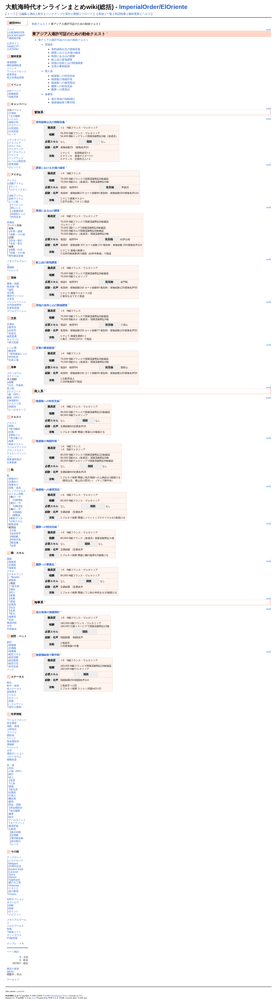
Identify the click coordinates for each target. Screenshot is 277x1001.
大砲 (13, 530)
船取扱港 (13, 524)
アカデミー (15, 125)
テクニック (15, 391)
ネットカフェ (14, 935)
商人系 (49, 71)
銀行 (11, 774)
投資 (12, 780)
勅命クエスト (16, 444)
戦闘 (18, 512)
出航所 (12, 829)
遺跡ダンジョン (15, 295)
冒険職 (12, 645)
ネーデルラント (17, 152)
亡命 (12, 783)
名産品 (12, 333)
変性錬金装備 (16, 255)
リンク (10, 29)
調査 (20, 231)
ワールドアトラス (16, 447)
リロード (87, 13)
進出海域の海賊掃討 (63, 98)
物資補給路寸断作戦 (63, 102)
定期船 (14, 835)
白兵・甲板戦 (16, 385)
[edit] (268, 29)
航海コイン (15, 932)
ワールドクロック (16, 71)
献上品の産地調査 (61, 59)
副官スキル (15, 654)
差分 (40, 13)
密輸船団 (13, 93)
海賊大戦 (13, 122)
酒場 (11, 786)
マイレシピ (17, 204)
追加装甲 (16, 533)
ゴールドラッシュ (16, 311)
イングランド (16, 158)
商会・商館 (15, 804)
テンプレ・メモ (15, 943)
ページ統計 (13, 951)
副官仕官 (13, 663)
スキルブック (16, 574)
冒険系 (12, 561)
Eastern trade (16, 869)
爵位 (9, 682)
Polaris (12, 894)
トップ (11, 13)
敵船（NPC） (14, 397)
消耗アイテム (16, 195)
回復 (12, 252)
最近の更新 (13, 968)
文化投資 (13, 131)
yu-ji (33, 998)
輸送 (18, 506)
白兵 (20, 249)
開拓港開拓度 (14, 65)
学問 (12, 231)
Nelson (13, 877)
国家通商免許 (14, 459)
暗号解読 (15, 429)
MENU (10, 971)
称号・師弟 (13, 685)
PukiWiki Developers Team (55, 996)
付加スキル (16, 521)
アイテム (12, 180)
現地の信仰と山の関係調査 (67, 63)
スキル (10, 571)
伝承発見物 (13, 308)
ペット (10, 669)
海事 (11, 441)
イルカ (12, 694)
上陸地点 (12, 729)
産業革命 (12, 74)
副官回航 (13, 657)
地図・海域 (13, 726)
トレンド (12, 68)
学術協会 (12, 628)
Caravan (13, 871)
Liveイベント (14, 90)
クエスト (12, 422)
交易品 (10, 324)
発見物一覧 (13, 286)
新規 (101, 13)
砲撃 (12, 249)
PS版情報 (12, 938)
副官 (9, 642)
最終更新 (134, 13)
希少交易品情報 (15, 77)
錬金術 (12, 350)
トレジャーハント (16, 301)
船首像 (14, 542)
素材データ (16, 518)
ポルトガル (15, 146)
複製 (76, 13)
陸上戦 (10, 388)
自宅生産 (13, 666)
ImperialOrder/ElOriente (153, 6)
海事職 (12, 651)
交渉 (12, 240)
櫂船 (15, 515)
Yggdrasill (14, 879)
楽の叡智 (13, 891)
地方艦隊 (15, 810)
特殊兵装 (16, 539)
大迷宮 (10, 298)
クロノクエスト (15, 450)
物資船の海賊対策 (61, 79)
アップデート (14, 857)
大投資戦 (13, 128)
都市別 (12, 327)
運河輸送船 (17, 838)
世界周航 (13, 164)
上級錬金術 (17, 210)
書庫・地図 (13, 283)
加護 (11, 701)
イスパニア (15, 142)
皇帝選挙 (12, 723)
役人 (11, 777)
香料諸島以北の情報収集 (65, 49)
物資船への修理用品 (63, 82)
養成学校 (12, 622)
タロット (13, 697)
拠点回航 (16, 832)
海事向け (13, 484)
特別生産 (16, 217)
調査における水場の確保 (65, 52)
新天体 (15, 586)
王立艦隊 (15, 116)
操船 (12, 234)
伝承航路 (12, 462)
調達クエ (15, 435)
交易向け (13, 481)
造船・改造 (15, 487)
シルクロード (16, 860)
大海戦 (12, 113)
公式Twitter (13, 49)
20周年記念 (15, 866)
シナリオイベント (16, 139)
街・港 (10, 765)
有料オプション (15, 899)
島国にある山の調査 (63, 56)
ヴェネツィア (16, 149)
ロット (14, 186)
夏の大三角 (15, 882)
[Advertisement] (79, 703)
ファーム (12, 732)
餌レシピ (16, 207)
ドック (12, 738)
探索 (12, 595)
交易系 (12, 565)
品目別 (12, 330)
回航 (11, 905)
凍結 (32, 13)
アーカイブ (13, 979)
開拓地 (10, 735)
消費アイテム (16, 183)
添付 (68, 13)
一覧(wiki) (14, 577)
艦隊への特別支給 (61, 86)
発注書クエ (16, 438)
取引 (20, 243)
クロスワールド (15, 925)
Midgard (13, 863)
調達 (12, 601)
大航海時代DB (16, 32)
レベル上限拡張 (17, 161)
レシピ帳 (13, 201)
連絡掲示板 (15, 38)
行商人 (12, 795)
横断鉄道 (12, 759)
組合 (11, 816)
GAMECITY (13, 46)
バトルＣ (13, 119)
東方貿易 (13, 342)
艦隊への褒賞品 (60, 89)
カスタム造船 (16, 493)
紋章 (13, 545)
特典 (9, 929)
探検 (18, 500)
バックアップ (54, 13)
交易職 (12, 648)
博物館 (10, 267)
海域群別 (13, 400)
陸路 (11, 908)
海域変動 (12, 62)
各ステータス (14, 688)
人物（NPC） (16, 771)
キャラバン (13, 339)
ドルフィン (15, 914)
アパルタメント (17, 820)
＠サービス (13, 902)
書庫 (11, 813)
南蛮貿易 (12, 336)
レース (12, 134)
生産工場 (13, 360)
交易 (11, 432)
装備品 (10, 222)
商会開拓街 (13, 741)
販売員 (14, 789)
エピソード (15, 167)
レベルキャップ (17, 409)
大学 (9, 625)
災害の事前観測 (60, 66)
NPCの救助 (15, 707)
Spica (12, 874)
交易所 (12, 792)
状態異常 (12, 691)
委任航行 (16, 841)
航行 (20, 240)
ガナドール (13, 376)
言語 (11, 619)
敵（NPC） (15, 394)
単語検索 (120, 13)
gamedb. (21, 991)
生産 (12, 243)
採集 (12, 598)
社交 (12, 607)
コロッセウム (14, 373)
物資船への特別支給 (63, 75)
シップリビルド (17, 490)
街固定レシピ (18, 214)
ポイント (13, 911)
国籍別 (12, 406)
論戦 (11, 289)
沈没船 (10, 292)
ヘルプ (146, 13)
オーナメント (17, 823)
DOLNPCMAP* (17, 35)
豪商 (11, 801)
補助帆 (14, 536)
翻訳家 (12, 798)
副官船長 (13, 660)
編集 (24, 13)
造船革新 (13, 96)
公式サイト (13, 43)
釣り (12, 592)
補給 (12, 589)
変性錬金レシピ (18, 353)
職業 (9, 558)
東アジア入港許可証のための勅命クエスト (63, 39)
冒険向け (13, 478)
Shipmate (14, 885)
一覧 (109, 13)
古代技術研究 (14, 304)
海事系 (12, 568)
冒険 (11, 425)
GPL (80, 996)
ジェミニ (13, 888)
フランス (13, 155)
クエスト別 (15, 403)
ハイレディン (16, 704)
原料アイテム (16, 198)
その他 (21, 234)
